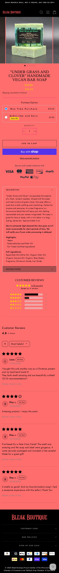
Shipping (5, 93)
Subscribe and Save (24, 116)
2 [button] (27, 66)
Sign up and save (29, 545)
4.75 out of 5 (37, 285)
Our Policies (29, 537)
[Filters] (5, 344)
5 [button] (34, 66)
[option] (29, 2)
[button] (29, 190)
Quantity (29, 125)
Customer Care (29, 529)
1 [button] (25, 65)
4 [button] (32, 66)
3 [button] (30, 66)
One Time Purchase (24, 109)
